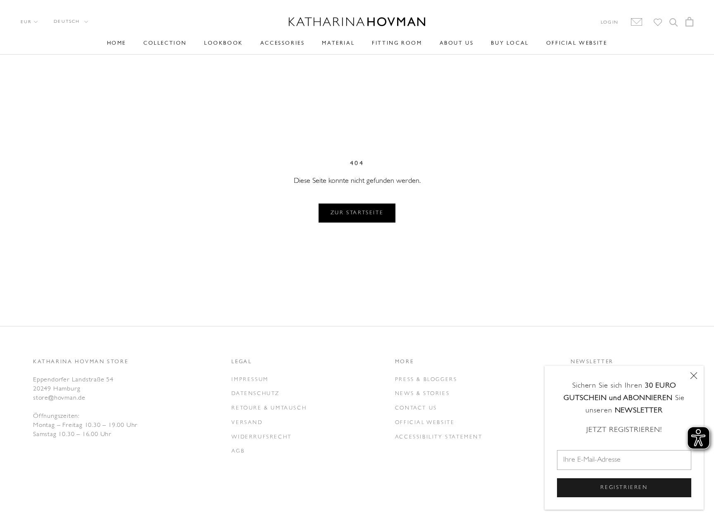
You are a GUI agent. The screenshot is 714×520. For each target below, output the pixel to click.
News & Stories (422, 393)
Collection (165, 43)
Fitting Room (397, 43)
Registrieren (623, 487)
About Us (457, 43)
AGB (238, 451)
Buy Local (509, 43)
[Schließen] (693, 375)
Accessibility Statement (439, 437)
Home (116, 43)
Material (338, 43)
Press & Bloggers (426, 379)
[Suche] (673, 21)
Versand (246, 422)
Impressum (249, 379)
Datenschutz (255, 393)
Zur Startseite (357, 213)
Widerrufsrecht (261, 437)
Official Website (576, 43)
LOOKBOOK (223, 43)
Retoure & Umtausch (269, 408)
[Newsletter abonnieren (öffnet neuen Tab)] (632, 22)
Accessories (282, 43)
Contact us (416, 408)
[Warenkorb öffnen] (689, 21)
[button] (70, 21)
